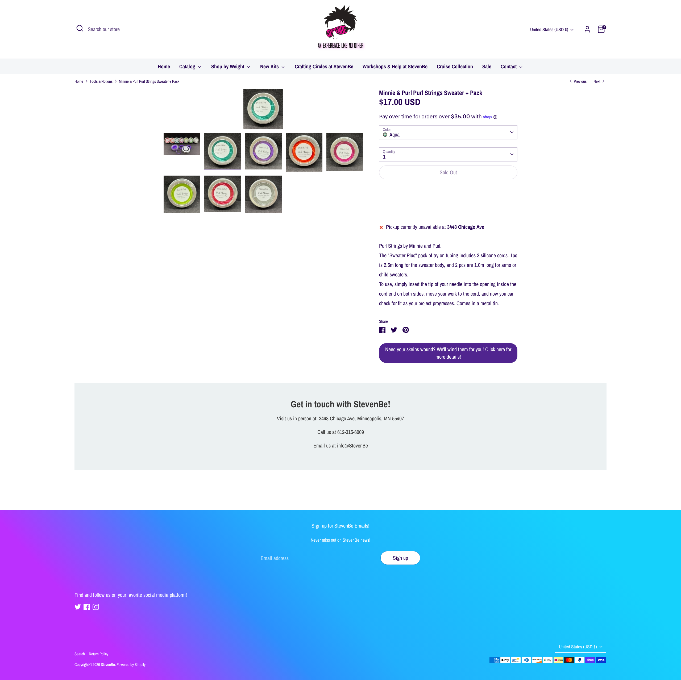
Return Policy (98, 654)
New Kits (270, 66)
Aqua (394, 134)
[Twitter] (77, 607)
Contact (509, 66)
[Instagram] (96, 607)
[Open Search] (79, 28)
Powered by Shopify (131, 664)
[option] (263, 111)
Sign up (400, 557)
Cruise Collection (455, 66)
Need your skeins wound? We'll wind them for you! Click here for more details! (448, 353)
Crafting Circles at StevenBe (324, 66)
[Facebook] (87, 607)
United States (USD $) (549, 29)
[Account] (587, 29)
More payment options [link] (448, 204)
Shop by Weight (228, 66)
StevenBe (108, 664)
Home (164, 66)
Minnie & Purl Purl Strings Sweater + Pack (149, 81)
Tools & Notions (101, 81)
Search (79, 654)
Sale (486, 66)
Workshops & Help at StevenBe (395, 66)
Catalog (188, 66)
